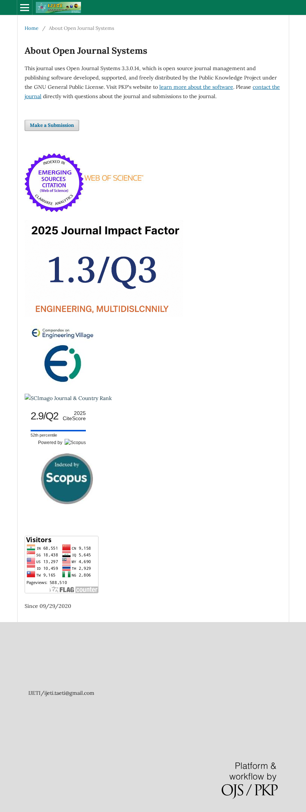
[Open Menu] (24, 7)
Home (31, 28)
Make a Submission (52, 125)
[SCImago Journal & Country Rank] (68, 398)
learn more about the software (196, 87)
